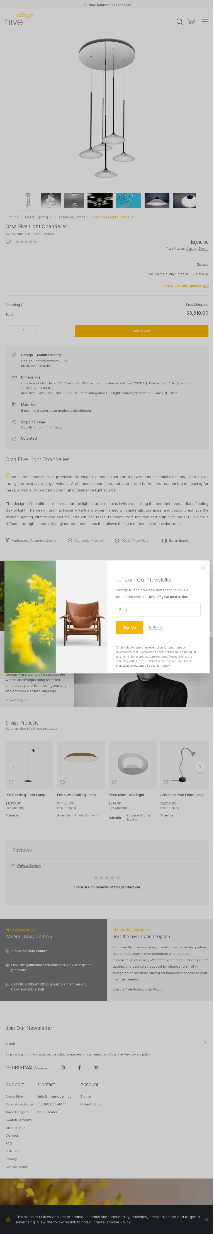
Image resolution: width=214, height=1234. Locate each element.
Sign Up (129, 627)
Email (123, 609)
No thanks (155, 627)
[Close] (203, 568)
